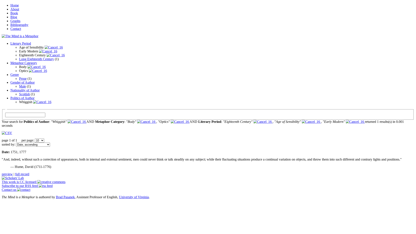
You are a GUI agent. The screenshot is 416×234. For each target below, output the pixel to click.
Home (14, 5)
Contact (15, 29)
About (14, 9)
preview (7, 174)
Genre (14, 74)
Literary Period (20, 43)
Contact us (9, 190)
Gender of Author (22, 82)
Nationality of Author (25, 90)
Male (22, 86)
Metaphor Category (23, 63)
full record (22, 174)
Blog (13, 17)
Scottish (24, 94)
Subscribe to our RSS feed (20, 186)
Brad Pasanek (65, 197)
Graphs (15, 21)
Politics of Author (22, 98)
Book (14, 13)
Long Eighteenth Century (36, 59)
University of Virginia (134, 197)
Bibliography (19, 25)
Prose (23, 78)
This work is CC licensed (19, 182)
